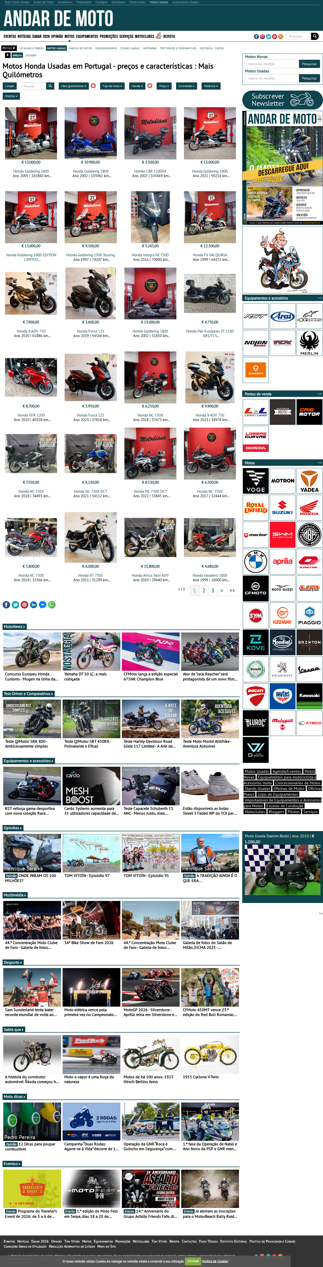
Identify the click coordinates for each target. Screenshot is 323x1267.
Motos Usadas (257, 771)
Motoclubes (144, 36)
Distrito (10, 96)
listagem (30, 55)
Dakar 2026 (41, 36)
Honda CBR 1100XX (150, 171)
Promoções (109, 36)
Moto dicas (13, 1096)
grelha (17, 55)
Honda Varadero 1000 (210, 575)
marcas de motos (80, 48)
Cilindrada (186, 86)
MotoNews (13, 626)
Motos (86, 1241)
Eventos (10, 36)
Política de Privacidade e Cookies (272, 1241)
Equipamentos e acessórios (27, 760)
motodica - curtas (212, 48)
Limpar (9, 86)
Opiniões (11, 827)
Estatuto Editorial (233, 1241)
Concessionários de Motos (297, 782)
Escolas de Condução (284, 805)
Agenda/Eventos (287, 771)
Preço (163, 86)
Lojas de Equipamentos (278, 794)
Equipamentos (103, 1241)
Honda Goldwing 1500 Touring (90, 255)
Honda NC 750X (150, 415)
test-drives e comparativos (178, 48)
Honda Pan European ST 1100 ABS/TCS (210, 333)
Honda (136, 86)
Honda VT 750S (90, 575)
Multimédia (13, 894)
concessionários (106, 48)
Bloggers (276, 811)
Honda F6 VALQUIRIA (210, 255)
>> (232, 590)
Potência (210, 86)
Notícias (23, 1241)
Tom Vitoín (72, 1241)
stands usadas (130, 48)
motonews (149, 48)
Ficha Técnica (208, 1241)
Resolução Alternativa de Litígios (72, 1246)
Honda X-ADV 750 (31, 331)
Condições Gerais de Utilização (25, 1246)
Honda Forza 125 (90, 331)
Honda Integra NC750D (150, 255)
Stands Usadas (257, 788)
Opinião (57, 36)
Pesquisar (309, 64)
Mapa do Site (106, 1246)
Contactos (189, 1241)
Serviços (310, 811)
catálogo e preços (31, 48)
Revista (169, 36)
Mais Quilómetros (72, 86)
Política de (215, 1261)
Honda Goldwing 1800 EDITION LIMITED (31, 257)
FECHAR (193, 1261)
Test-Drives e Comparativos (27, 693)
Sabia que (12, 1029)
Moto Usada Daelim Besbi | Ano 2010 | (279, 838)
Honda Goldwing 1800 (31, 171)
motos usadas (56, 48)
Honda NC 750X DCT (90, 491)
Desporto (11, 962)
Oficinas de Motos (289, 788)
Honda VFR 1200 (31, 415)
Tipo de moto (111, 86)
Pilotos (294, 811)
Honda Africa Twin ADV (150, 575)
